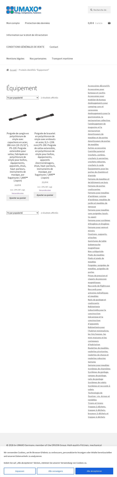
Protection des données (37, 23)
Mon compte (13, 23)
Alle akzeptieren (94, 471)
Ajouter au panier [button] (17, 198)
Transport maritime (62, 58)
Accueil (13, 70)
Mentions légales (15, 58)
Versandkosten (18, 193)
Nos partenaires (38, 58)
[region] (58, 461)
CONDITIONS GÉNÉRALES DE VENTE (25, 46)
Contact (54, 46)
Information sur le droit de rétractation (27, 34)
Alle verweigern (55, 471)
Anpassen (19, 471)
